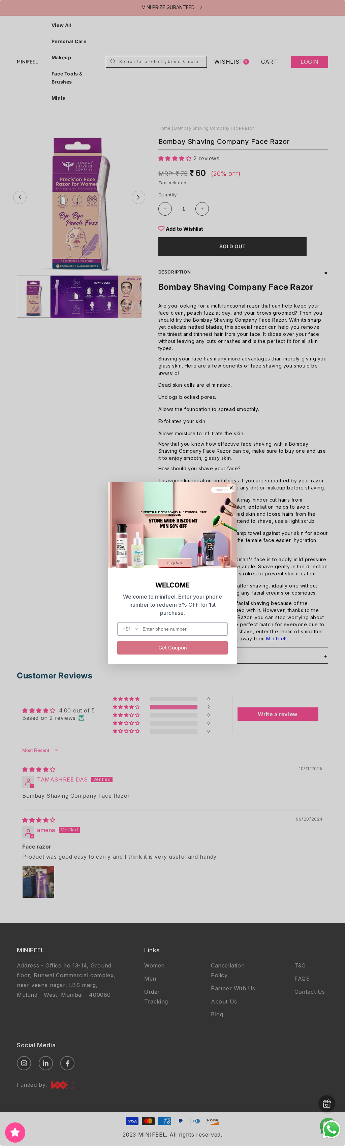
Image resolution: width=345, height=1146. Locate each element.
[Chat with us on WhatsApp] (331, 1137)
